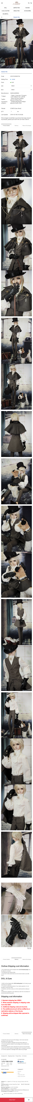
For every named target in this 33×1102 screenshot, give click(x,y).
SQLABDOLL (5, 13)
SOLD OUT (12, 1100)
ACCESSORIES (27, 10)
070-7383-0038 (7, 1061)
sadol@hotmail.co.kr (22, 1063)
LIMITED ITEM (16, 7)
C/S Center (24, 1055)
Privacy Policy (18, 1055)
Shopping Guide (11, 1055)
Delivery (16, 125)
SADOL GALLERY (21, 1076)
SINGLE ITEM (16, 10)
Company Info (4, 1055)
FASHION (27, 7)
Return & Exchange (27, 125)
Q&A (19, 1073)
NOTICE (19, 1071)
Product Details (6, 125)
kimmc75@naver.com (24, 1090)
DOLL (5, 7)
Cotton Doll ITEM (5, 10)
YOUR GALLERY (21, 1074)
